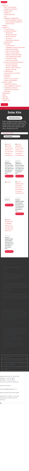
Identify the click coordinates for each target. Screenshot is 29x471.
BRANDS (4, 25)
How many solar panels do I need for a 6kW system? (14, 357)
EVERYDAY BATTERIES (12, 49)
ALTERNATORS (8, 42)
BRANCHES (5, 98)
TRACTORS (7, 91)
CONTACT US (6, 100)
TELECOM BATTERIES (12, 60)
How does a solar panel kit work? (14, 360)
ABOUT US (5, 5)
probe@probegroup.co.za (10, 389)
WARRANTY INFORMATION (11, 18)
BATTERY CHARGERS (11, 66)
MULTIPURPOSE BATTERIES (13, 56)
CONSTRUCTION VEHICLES (11, 89)
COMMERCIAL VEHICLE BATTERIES (15, 47)
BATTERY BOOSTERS (11, 64)
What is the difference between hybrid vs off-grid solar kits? (14, 364)
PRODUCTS (5, 27)
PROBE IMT (7, 12)
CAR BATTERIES (10, 45)
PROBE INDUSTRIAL (9, 14)
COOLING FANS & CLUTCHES (12, 73)
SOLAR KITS (9, 38)
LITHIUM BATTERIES (11, 58)
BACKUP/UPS (9, 33)
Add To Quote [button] (9, 176)
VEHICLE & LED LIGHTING (11, 78)
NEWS (4, 95)
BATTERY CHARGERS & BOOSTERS (13, 62)
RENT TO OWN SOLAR (10, 7)
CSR (5, 16)
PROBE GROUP (8, 11)
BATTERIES (7, 44)
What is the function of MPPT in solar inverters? (14, 368)
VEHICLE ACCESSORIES (10, 80)
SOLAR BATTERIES (11, 36)
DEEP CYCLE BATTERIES (12, 53)
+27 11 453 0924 (10, 378)
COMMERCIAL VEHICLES (10, 87)
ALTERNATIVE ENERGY (10, 31)
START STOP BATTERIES (12, 51)
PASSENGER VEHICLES (10, 84)
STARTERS (7, 76)
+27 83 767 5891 (10, 380)
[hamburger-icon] (4, 2)
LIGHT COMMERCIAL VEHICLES (12, 86)
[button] (14, 108)
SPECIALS (5, 97)
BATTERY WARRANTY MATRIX (14, 20)
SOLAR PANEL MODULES (12, 40)
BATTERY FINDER (7, 82)
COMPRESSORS (8, 71)
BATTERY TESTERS (11, 69)
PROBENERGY (6, 93)
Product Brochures (9, 29)
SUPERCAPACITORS (11, 34)
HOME (4, 3)
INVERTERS (7, 75)
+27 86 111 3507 (14, 376)
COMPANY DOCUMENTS (10, 9)
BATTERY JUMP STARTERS (13, 67)
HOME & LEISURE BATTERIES (14, 54)
